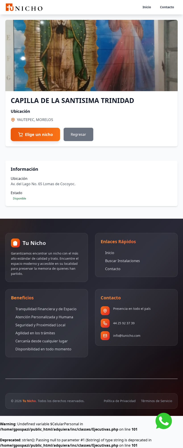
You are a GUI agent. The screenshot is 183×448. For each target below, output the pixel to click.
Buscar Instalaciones (122, 260)
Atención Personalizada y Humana (44, 316)
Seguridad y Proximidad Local (40, 325)
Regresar (78, 134)
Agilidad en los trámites (35, 333)
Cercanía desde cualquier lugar (41, 341)
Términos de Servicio (156, 401)
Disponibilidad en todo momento (43, 349)
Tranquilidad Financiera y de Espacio (46, 308)
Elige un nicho (39, 134)
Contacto (113, 268)
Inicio (109, 252)
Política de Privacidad (120, 401)
